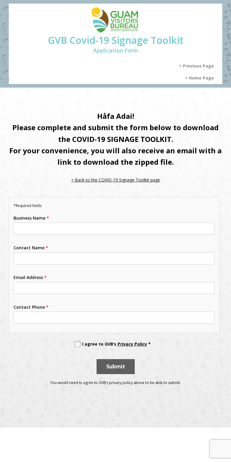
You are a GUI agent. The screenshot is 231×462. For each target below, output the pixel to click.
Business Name (31, 218)
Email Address (30, 277)
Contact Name (31, 247)
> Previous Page (196, 66)
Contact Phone (31, 307)
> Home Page (199, 78)
